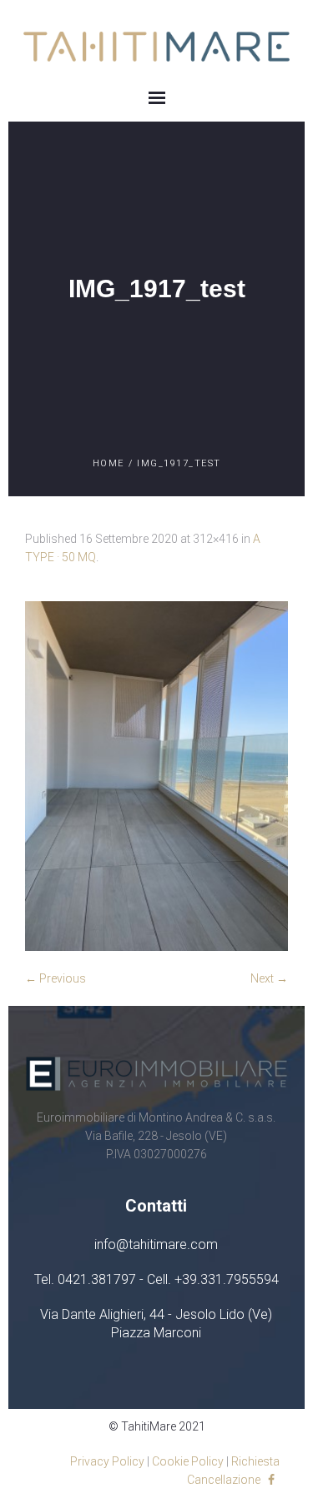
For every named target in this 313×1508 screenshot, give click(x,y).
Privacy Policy (107, 1461)
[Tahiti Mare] (156, 45)
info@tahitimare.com (156, 1244)
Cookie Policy (188, 1461)
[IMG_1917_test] (156, 776)
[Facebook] (271, 1479)
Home (108, 463)
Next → (269, 978)
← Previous (55, 978)
